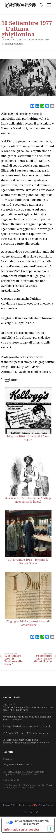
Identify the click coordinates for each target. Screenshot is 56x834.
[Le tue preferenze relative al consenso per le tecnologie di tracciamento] (51, 828)
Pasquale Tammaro (15, 39)
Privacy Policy (9, 805)
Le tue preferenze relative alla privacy (31, 822)
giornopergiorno (14, 43)
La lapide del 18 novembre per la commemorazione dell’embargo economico (26, 741)
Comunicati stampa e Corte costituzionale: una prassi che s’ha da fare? (28, 708)
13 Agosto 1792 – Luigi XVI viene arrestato (25, 732)
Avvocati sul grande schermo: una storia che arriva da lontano (27, 718)
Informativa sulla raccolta (21, 829)
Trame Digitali (46, 805)
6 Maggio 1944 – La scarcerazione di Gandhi (26, 726)
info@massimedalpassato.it (17, 764)
